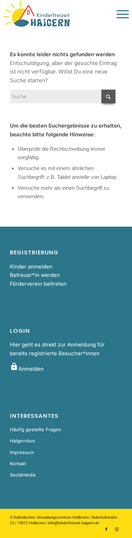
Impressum (22, 452)
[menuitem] (119, 14)
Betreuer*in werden (35, 275)
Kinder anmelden (31, 266)
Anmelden (27, 368)
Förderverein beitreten (38, 283)
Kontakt (18, 463)
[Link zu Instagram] (117, 529)
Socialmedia (23, 475)
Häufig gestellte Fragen (35, 429)
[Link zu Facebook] (106, 529)
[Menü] (119, 14)
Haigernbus (22, 440)
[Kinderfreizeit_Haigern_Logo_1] (53, 14)
